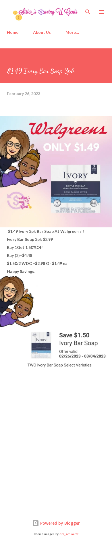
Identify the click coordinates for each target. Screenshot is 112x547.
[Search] (87, 10)
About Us (42, 32)
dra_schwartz (69, 534)
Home (12, 32)
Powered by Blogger (59, 523)
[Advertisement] (50, 458)
